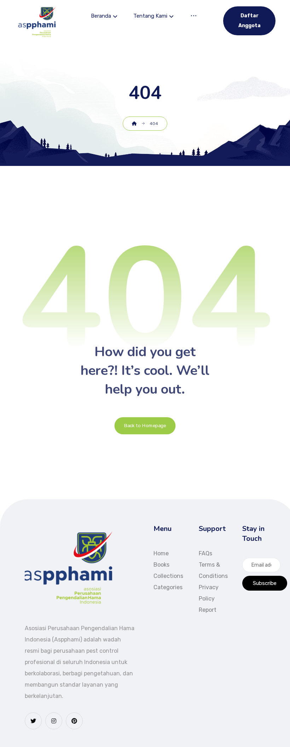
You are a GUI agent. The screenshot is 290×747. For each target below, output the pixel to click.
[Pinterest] (74, 720)
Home (161, 553)
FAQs (205, 553)
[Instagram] (53, 720)
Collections (168, 576)
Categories (167, 587)
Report (207, 609)
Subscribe (265, 583)
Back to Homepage (145, 426)
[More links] (194, 16)
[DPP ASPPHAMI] (37, 22)
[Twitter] (33, 720)
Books (161, 564)
